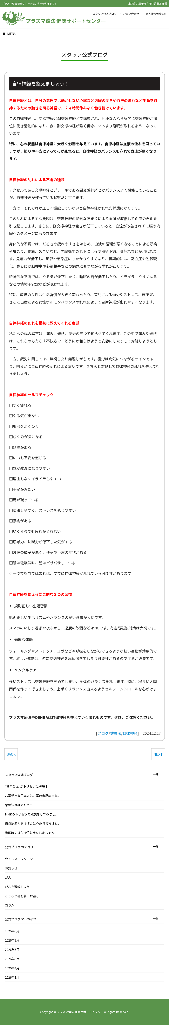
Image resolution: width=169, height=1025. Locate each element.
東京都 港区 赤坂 (157, 3)
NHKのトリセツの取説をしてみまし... (31, 814)
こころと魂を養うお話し (22, 896)
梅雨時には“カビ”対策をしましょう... (30, 833)
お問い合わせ (131, 14)
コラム (9, 905)
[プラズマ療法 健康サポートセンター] (13, 23)
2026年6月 (12, 949)
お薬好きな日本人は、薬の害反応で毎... (32, 795)
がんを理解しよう (17, 886)
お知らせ (11, 868)
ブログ (103, 733)
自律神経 (130, 733)
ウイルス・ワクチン (19, 859)
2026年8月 (12, 931)
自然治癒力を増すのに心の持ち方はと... (32, 823)
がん (8, 877)
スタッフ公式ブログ (105, 14)
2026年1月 (12, 977)
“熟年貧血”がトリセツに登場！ (26, 786)
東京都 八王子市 (137, 3)
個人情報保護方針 (156, 14)
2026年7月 (12, 940)
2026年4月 (12, 968)
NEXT (158, 754)
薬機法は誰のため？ (19, 805)
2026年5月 (12, 959)
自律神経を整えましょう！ (40, 83)
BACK (11, 754)
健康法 (115, 733)
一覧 (155, 774)
